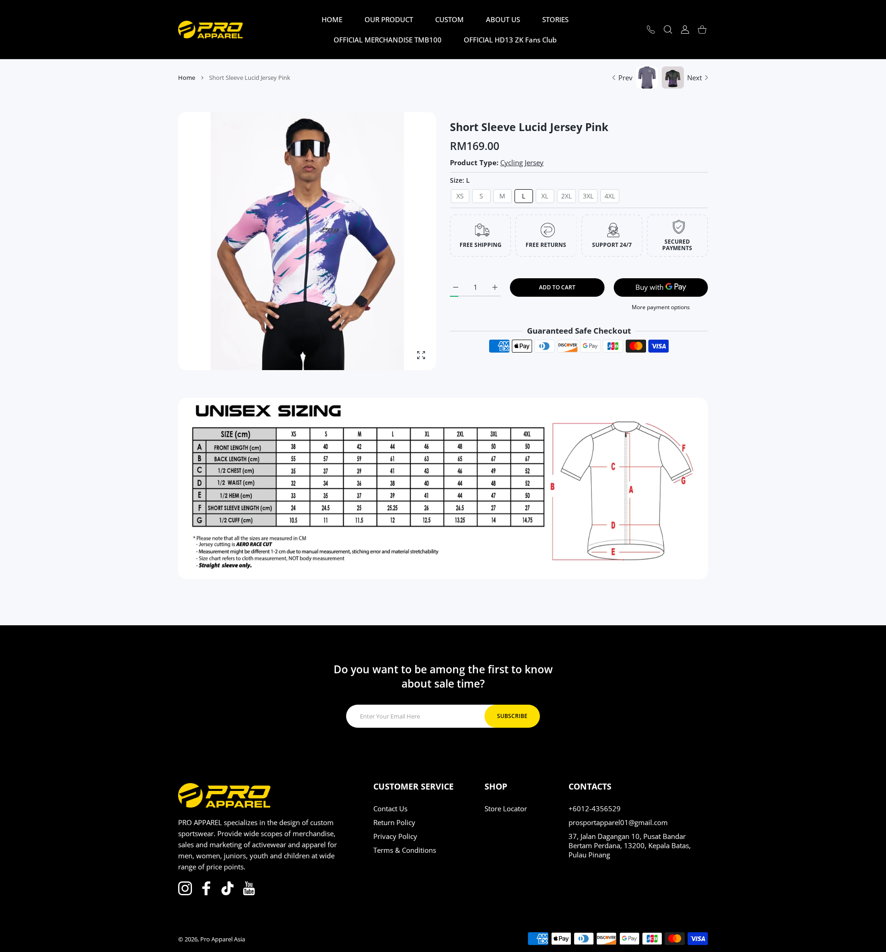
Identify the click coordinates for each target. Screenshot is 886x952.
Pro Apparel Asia (222, 939)
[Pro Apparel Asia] (210, 29)
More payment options (661, 307)
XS (460, 196)
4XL (610, 196)
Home (186, 77)
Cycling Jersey (522, 162)
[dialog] (667, 29)
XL (544, 196)
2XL (566, 196)
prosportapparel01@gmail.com (618, 822)
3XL (588, 196)
